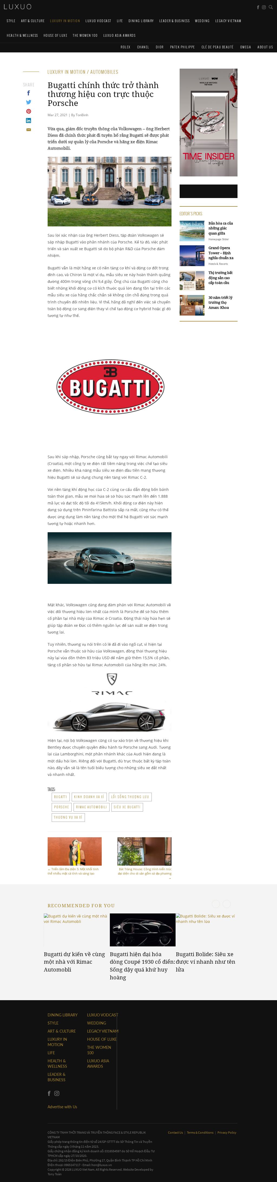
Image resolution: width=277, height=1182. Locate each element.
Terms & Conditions (200, 1132)
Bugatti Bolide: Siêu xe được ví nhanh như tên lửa (205, 961)
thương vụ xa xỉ (68, 817)
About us (265, 47)
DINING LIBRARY (141, 20)
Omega (245, 47)
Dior (160, 47)
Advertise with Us (62, 1106)
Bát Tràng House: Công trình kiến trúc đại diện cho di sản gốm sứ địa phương (145, 873)
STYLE (11, 20)
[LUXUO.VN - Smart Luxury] (17, 7)
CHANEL (143, 47)
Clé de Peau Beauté (218, 47)
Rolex (126, 47)
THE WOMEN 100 (85, 35)
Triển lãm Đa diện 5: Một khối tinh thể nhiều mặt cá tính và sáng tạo (73, 871)
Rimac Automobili (91, 807)
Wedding (202, 20)
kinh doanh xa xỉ (89, 797)
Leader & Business (174, 20)
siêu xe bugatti (127, 807)
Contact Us (175, 1132)
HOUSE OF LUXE (56, 35)
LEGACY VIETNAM (228, 20)
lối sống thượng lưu (130, 797)
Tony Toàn (55, 1174)
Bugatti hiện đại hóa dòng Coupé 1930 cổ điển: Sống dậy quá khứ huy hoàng (142, 965)
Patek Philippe (182, 47)
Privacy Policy (227, 1132)
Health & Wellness (22, 35)
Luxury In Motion (65, 20)
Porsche (61, 807)
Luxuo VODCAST (98, 20)
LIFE (120, 20)
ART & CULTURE (33, 20)
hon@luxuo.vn (101, 1165)
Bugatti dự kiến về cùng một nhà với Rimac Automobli (74, 961)
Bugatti (60, 797)
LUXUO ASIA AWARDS (119, 35)
